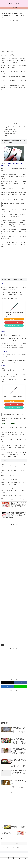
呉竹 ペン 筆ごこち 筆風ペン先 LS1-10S (13, 396)
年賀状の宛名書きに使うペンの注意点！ (13, 133)
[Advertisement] (14, 35)
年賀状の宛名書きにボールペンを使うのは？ (14, 129)
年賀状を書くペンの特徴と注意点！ (11, 131)
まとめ (5, 135)
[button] (25, 438)
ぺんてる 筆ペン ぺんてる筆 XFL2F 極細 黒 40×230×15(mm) (13, 313)
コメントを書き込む (14, 843)
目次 (12, 123)
